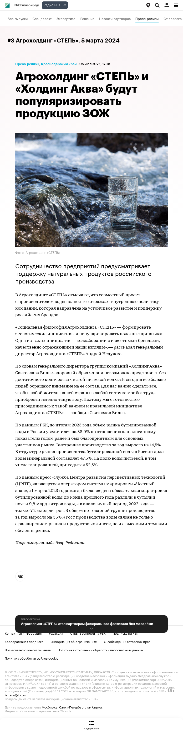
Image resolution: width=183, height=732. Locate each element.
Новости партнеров (115, 18)
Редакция (56, 633)
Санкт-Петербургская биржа (80, 706)
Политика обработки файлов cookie (31, 658)
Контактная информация (23, 633)
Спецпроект (42, 18)
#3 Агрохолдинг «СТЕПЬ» (43, 40)
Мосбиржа (49, 706)
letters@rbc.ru (15, 694)
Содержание (91, 728)
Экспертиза (66, 18)
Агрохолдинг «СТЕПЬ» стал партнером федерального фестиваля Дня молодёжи (87, 623)
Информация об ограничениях (74, 641)
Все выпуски (18, 18)
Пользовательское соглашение (28, 649)
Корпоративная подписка (24, 641)
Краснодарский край (59, 64)
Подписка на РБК (125, 633)
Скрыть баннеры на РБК (88, 633)
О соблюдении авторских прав (127, 641)
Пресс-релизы (147, 18)
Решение (87, 18)
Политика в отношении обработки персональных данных (100, 649)
